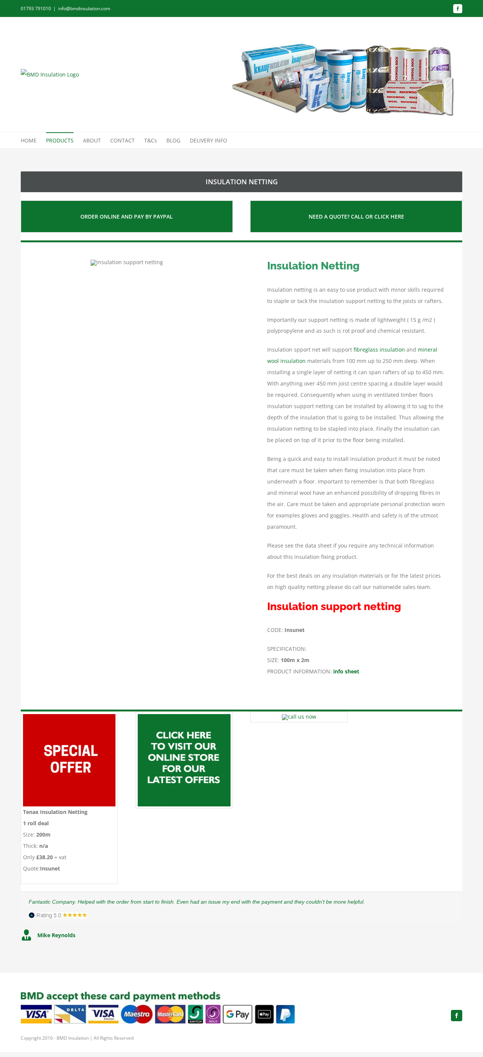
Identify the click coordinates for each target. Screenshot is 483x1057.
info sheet (346, 671)
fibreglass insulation (379, 349)
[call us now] (299, 716)
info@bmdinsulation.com (84, 8)
